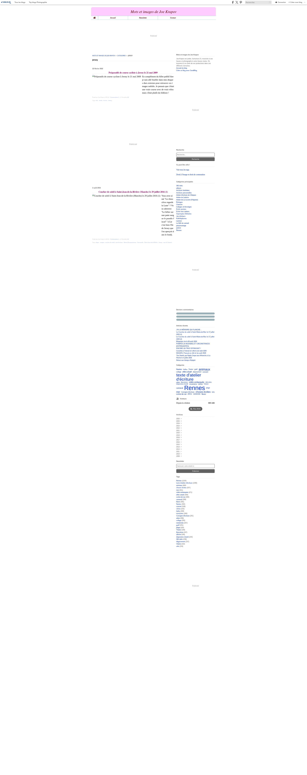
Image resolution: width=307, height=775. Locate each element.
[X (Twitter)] (236, 2)
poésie (178, 228)
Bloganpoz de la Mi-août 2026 (186, 341)
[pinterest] (240, 2)
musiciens (193, 384)
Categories (121, 56)
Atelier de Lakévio (182, 197)
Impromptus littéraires (183, 214)
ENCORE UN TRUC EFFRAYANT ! (188, 348)
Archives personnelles (184, 193)
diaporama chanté (182, 384)
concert (205, 372)
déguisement (197, 372)
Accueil (113, 18)
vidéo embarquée (196, 382)
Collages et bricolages (184, 207)
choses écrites (203, 392)
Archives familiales (182, 190)
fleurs (204, 394)
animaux (204, 369)
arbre (178, 382)
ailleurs (178, 188)
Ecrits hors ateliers (182, 211)
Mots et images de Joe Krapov (103, 56)
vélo (213, 392)
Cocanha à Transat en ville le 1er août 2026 (191, 351)
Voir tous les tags (182, 170)
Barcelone (184, 382)
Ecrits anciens (181, 209)
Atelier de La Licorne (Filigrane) (187, 200)
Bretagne (179, 202)
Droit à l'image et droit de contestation (190, 175)
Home (94, 17)
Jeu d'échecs (180, 216)
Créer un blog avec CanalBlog (186, 70)
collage (178, 372)
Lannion (179, 221)
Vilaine (206, 384)
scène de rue (181, 394)
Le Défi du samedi (182, 223)
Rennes (179, 230)
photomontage (181, 225)
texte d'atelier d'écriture (188, 377)
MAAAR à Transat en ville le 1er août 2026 (191, 353)
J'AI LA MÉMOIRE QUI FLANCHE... (189, 330)
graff (196, 369)
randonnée (196, 394)
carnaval (179, 388)
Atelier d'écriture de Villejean (186, 195)
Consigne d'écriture (187, 392)
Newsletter (143, 18)
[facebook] (232, 2)
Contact (173, 18)
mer (178, 392)
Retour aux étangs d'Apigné (185, 360)
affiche (190, 394)
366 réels (179, 186)
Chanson (179, 204)
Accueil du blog (181, 68)
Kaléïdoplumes (181, 218)
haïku (185, 369)
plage (208, 388)
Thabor (191, 369)
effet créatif (187, 372)
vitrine (200, 384)
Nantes (179, 369)
